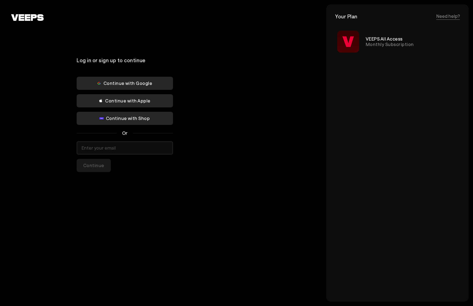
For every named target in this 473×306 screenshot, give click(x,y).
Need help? (448, 16)
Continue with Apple (127, 100)
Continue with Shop (128, 118)
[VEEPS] (27, 17)
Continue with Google (127, 83)
